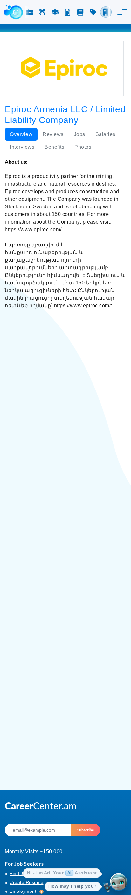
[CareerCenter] (13, 12)
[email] (38, 830)
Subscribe (85, 829)
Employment (23, 891)
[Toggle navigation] (122, 12)
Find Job (19, 873)
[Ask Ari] (118, 882)
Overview (21, 134)
